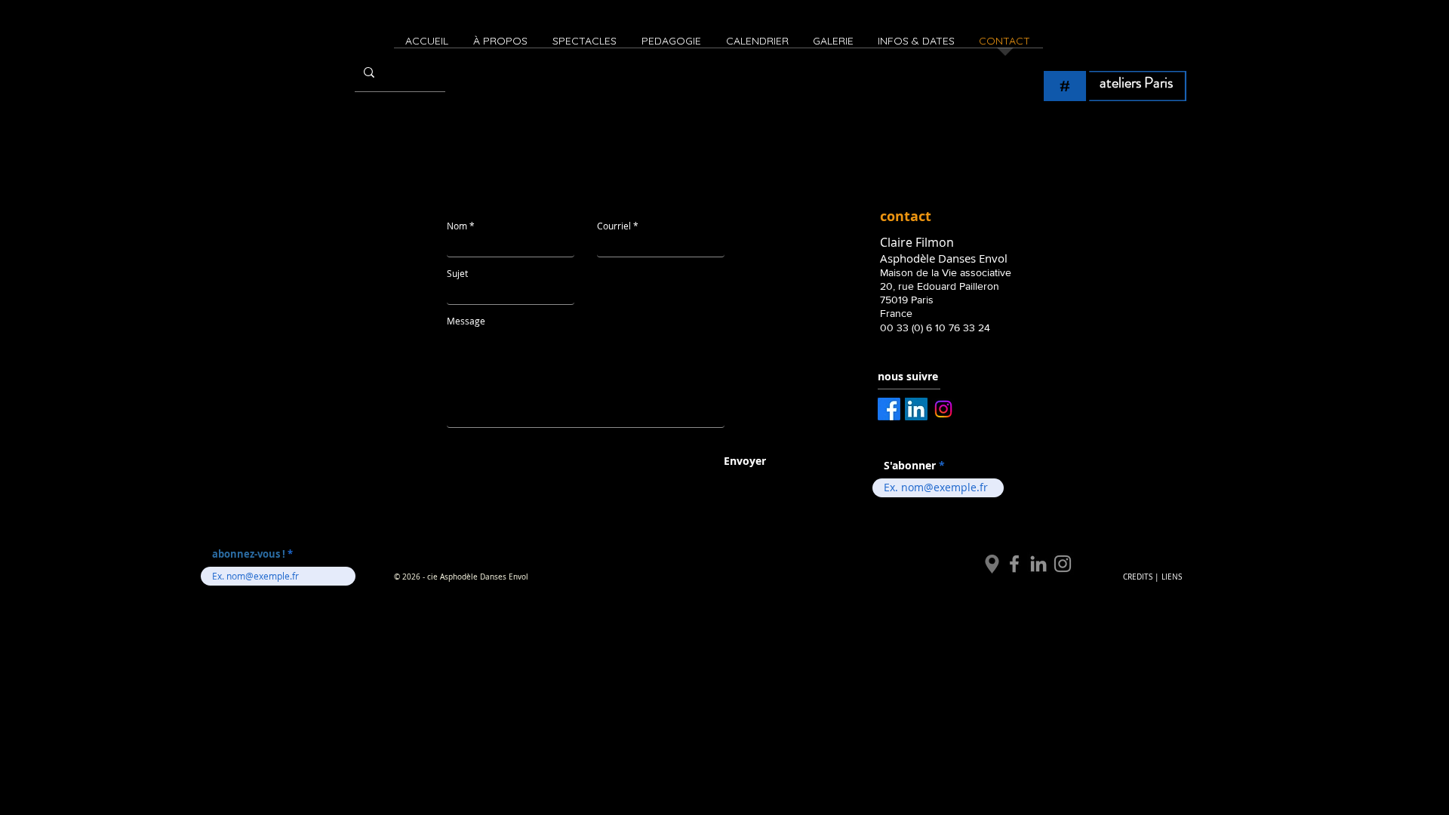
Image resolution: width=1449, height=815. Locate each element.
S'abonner (910, 465)
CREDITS (1137, 577)
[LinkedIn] (1038, 563)
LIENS (1171, 577)
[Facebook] (1014, 563)
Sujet (457, 273)
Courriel (614, 225)
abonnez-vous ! (250, 554)
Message (466, 320)
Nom (457, 225)
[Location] (992, 564)
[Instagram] (1062, 563)
